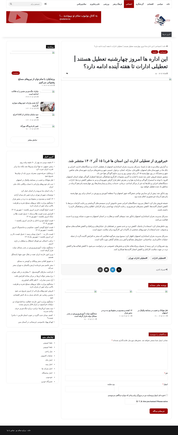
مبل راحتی (48, 351)
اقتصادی (150, 4)
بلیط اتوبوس (47, 343)
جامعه (155, 52)
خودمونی (49, 377)
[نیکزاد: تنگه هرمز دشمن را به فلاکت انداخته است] (47, 95)
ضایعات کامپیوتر (46, 356)
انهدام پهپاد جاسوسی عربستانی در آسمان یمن (35, 322)
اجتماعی (129, 4)
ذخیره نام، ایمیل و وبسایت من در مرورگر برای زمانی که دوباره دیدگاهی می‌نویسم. (136, 395)
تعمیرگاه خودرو (47, 381)
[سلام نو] (162, 20)
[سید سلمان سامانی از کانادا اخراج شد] (47, 118)
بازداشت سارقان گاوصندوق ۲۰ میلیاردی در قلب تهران (32, 272)
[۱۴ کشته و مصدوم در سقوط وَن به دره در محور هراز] (116, 299)
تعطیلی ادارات (158, 258)
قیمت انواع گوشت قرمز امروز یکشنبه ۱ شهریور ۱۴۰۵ (32, 210)
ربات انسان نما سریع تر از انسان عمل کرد (37, 191)
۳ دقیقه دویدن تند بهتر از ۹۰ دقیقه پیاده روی (36, 162)
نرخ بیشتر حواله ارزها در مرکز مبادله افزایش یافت (33, 276)
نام (166, 373)
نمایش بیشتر (32, 140)
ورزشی (106, 4)
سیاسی (160, 4)
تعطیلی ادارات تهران (137, 258)
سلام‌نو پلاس (81, 4)
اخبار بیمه (48, 364)
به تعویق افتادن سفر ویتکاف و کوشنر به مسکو (35, 261)
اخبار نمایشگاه (47, 373)
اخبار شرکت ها (47, 369)
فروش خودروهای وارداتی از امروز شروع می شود (34, 291)
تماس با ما (11, 430)
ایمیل (165, 384)
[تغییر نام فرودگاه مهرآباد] (47, 130)
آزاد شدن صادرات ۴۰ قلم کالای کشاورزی (37, 280)
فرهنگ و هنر (117, 4)
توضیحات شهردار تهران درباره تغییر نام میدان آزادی (33, 195)
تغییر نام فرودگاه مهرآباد (29, 126)
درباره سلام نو (21, 430)
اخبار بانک (48, 360)
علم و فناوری (95, 4)
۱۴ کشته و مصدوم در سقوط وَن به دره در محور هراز (33, 199)
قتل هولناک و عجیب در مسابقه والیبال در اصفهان (34, 180)
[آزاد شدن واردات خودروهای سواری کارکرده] (47, 106)
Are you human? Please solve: (155, 401)
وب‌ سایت (111, 384)
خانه (168, 4)
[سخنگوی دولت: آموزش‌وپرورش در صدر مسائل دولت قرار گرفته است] (81, 300)
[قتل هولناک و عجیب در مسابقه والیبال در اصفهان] (152, 299)
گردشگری (140, 4)
